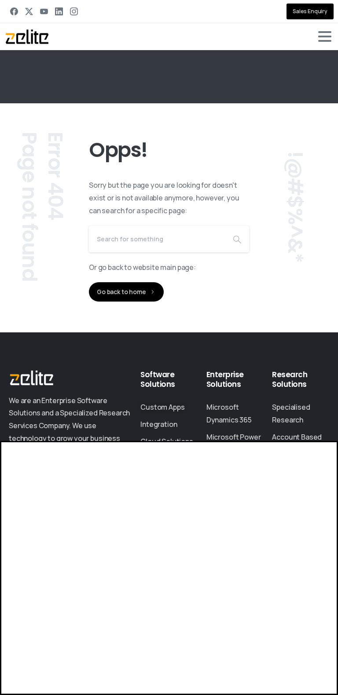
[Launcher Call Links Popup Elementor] (9, 688)
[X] (29, 11)
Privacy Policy (131, 650)
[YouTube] (44, 11)
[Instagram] (74, 11)
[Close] (312, 673)
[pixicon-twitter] (35, 580)
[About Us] (22, 531)
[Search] (237, 239)
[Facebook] (14, 11)
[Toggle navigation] (325, 36)
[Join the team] (37, 531)
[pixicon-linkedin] (17, 580)
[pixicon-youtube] (88, 580)
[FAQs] (53, 531)
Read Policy (155, 678)
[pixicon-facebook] (53, 580)
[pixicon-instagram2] (70, 580)
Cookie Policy (175, 650)
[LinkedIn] (59, 11)
